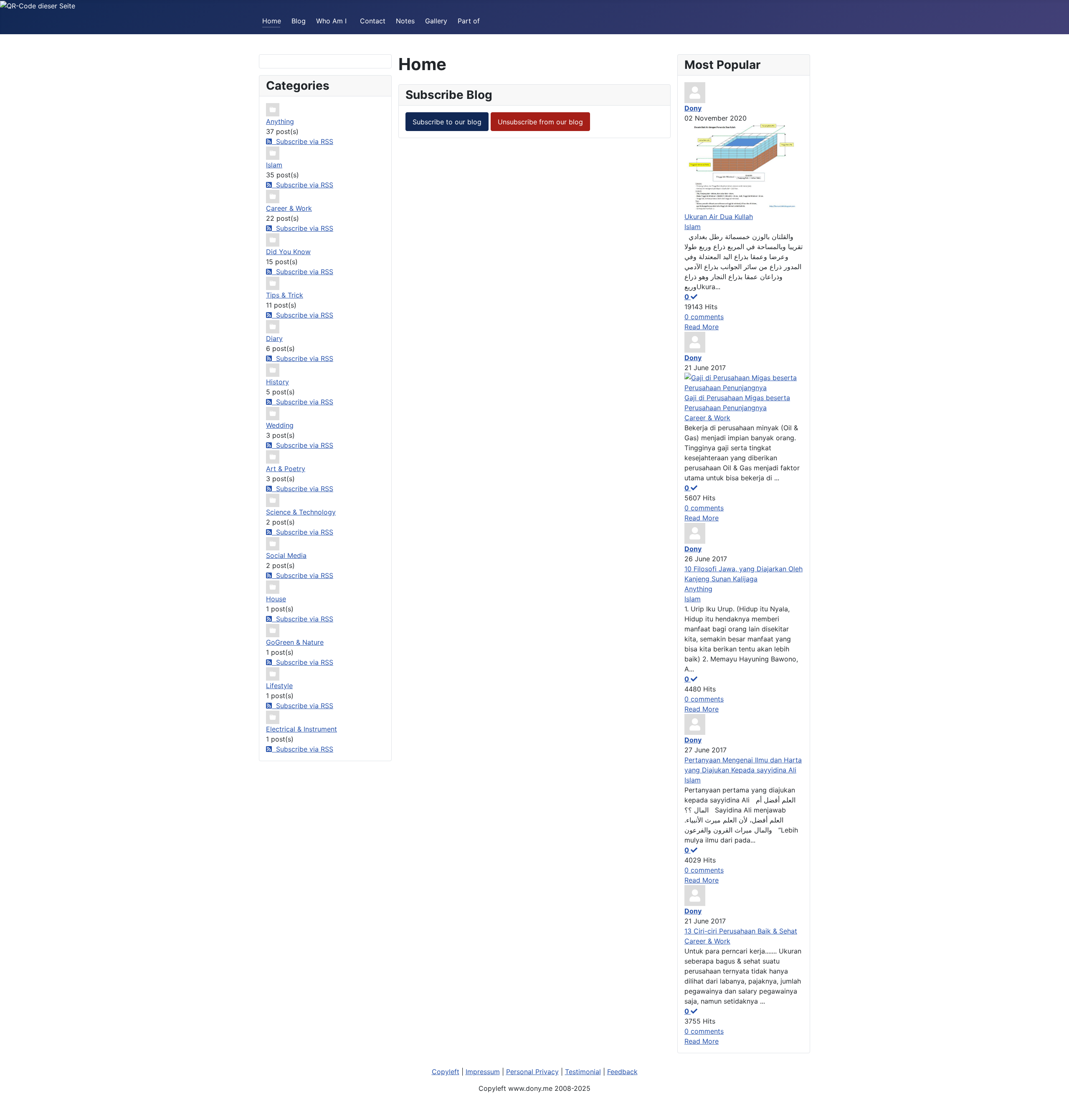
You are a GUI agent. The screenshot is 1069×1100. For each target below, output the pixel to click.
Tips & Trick (284, 295)
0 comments (704, 317)
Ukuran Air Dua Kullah (718, 216)
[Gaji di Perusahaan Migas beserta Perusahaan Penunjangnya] (743, 382)
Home (271, 21)
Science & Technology (301, 512)
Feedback (622, 1071)
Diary (274, 338)
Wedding (280, 425)
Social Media (286, 555)
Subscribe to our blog (447, 122)
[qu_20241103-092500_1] (743, 167)
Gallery (436, 21)
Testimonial (583, 1071)
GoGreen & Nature (295, 642)
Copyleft (445, 1071)
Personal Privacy (532, 1071)
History (277, 382)
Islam (274, 165)
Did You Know (288, 251)
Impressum (483, 1071)
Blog (298, 21)
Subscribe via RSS (302, 141)
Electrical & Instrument (301, 729)
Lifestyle (279, 685)
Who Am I (331, 21)
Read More (701, 327)
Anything (280, 121)
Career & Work (289, 208)
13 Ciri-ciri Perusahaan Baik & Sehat (740, 931)
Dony (693, 108)
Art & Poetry (285, 468)
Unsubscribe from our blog (540, 122)
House (276, 599)
